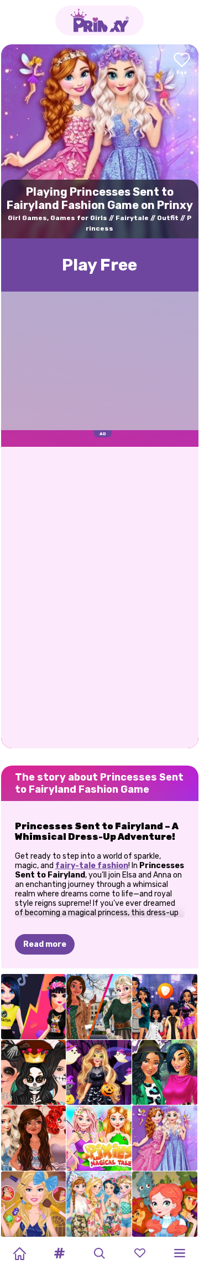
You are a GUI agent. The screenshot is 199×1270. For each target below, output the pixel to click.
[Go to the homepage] (99, 20)
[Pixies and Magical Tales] (99, 1138)
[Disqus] (99, 596)
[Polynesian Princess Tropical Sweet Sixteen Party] (33, 1138)
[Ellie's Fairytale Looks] (33, 1204)
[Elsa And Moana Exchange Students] (99, 1006)
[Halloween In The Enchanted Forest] (99, 1072)
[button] (60, 1253)
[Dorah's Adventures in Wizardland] (164, 1204)
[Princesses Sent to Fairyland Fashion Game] (164, 1138)
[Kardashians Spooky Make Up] (33, 1072)
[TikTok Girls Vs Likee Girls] (33, 1006)
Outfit (168, 218)
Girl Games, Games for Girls (57, 218)
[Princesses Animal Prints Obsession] (164, 1072)
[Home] (19, 1253)
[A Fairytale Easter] (99, 1204)
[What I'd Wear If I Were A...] (164, 1006)
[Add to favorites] (182, 64)
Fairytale (132, 218)
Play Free (99, 265)
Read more (44, 944)
